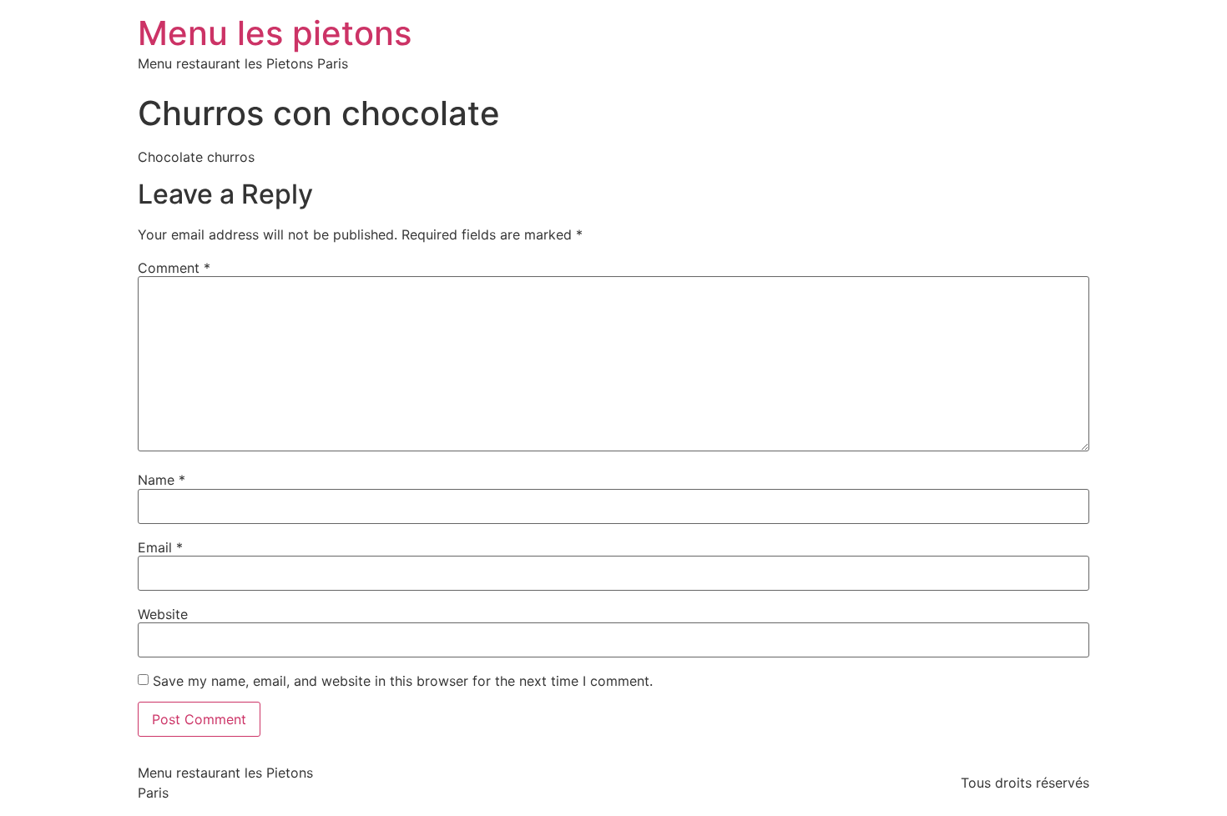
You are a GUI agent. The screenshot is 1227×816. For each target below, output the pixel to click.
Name (161, 479)
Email (160, 547)
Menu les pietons (275, 33)
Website (163, 614)
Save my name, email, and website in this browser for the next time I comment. (403, 681)
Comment (174, 268)
